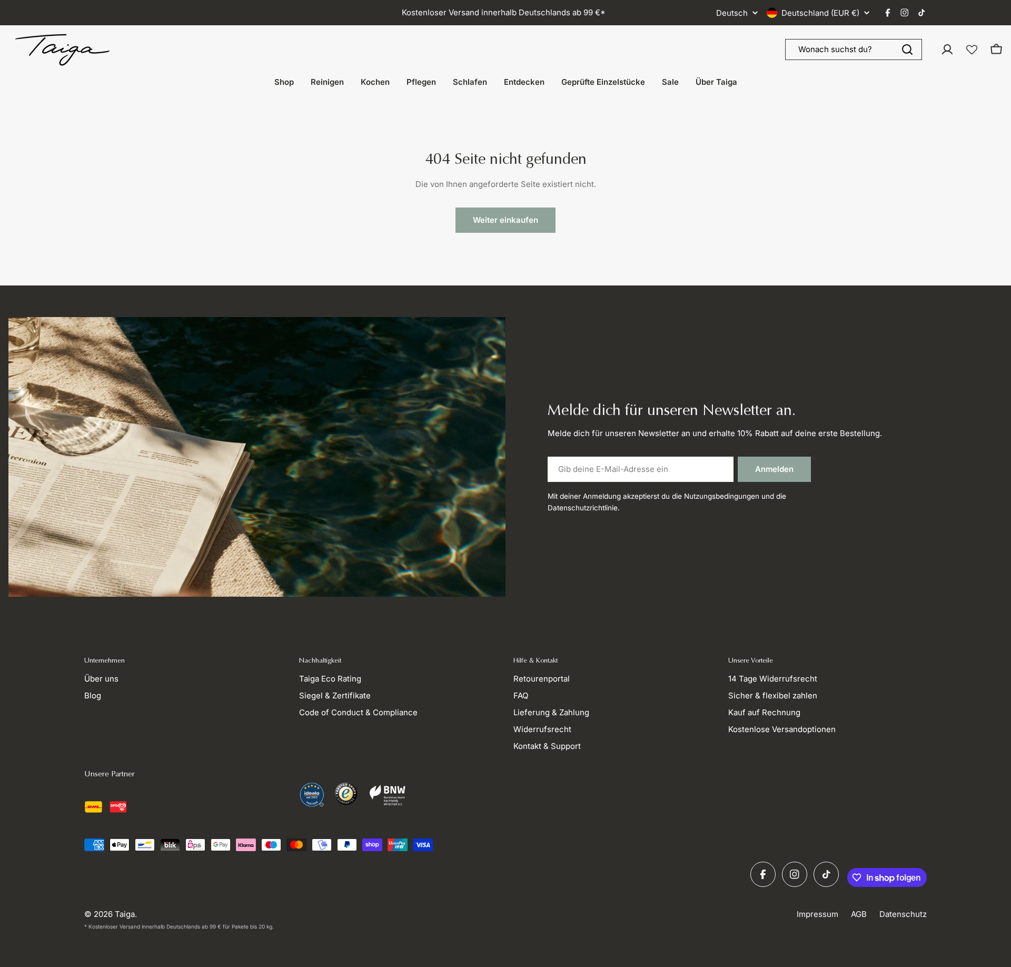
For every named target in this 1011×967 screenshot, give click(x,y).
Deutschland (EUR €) (820, 13)
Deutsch (732, 13)
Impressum (817, 914)
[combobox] (853, 49)
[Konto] (947, 49)
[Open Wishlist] (971, 50)
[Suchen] (907, 49)
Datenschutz (903, 914)
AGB (859, 914)
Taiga (125, 914)
